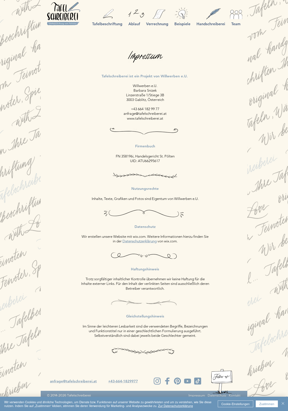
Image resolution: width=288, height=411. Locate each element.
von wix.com (167, 241)
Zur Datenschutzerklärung (175, 406)
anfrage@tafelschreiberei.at (145, 113)
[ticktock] (197, 381)
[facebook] (167, 381)
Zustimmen (266, 404)
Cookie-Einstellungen (235, 404)
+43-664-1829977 (123, 381)
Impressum (196, 395)
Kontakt (234, 395)
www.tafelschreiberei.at (145, 118)
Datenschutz (217, 395)
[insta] (157, 381)
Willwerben (170, 76)
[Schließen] (282, 404)
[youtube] (187, 381)
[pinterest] (177, 381)
